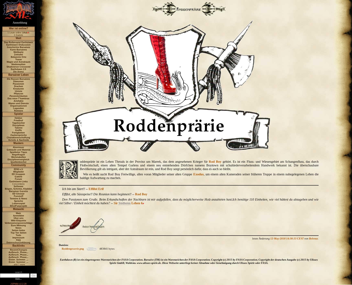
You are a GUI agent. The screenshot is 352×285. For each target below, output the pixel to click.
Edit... (18, 279)
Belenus (313, 238)
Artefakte (18, 101)
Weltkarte (18, 52)
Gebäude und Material (18, 150)
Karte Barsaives (18, 49)
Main (18, 213)
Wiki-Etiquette (18, 220)
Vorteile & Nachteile (18, 140)
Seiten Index (18, 230)
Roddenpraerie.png (73, 248)
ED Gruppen (18, 174)
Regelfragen (18, 154)
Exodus (198, 174)
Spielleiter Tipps (18, 152)
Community (18, 165)
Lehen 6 (137, 203)
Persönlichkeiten (19, 96)
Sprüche (18, 201)
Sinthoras (125, 203)
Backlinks (18, 245)
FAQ (18, 240)
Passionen (18, 84)
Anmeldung (20, 22)
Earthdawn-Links (18, 181)
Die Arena (18, 71)
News (18, 228)
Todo (18, 235)
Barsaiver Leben (18, 74)
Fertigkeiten (18, 132)
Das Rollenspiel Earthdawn (18, 42)
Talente (18, 128)
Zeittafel (18, 54)
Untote (18, 91)
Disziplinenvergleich (18, 159)
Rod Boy (215, 161)
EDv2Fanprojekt (18, 206)
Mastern (18, 143)
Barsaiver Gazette (18, 191)
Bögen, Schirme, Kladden (18, 189)
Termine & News (18, 198)
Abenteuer (18, 147)
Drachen (18, 86)
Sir (116, 203)
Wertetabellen (18, 157)
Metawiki (18, 209)
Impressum (18, 237)
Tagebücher (18, 123)
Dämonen (18, 81)
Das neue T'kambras (18, 98)
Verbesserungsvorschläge (18, 223)
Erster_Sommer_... (18, 259)
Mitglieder (18, 171)
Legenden (18, 108)
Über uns (18, 218)
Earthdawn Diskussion (18, 45)
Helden (18, 118)
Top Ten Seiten (18, 232)
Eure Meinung (18, 225)
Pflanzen (18, 93)
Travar (18, 59)
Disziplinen (18, 125)
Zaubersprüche (18, 135)
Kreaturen (18, 88)
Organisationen (18, 106)
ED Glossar (18, 193)
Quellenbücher (18, 162)
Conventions (18, 184)
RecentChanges (18, 250)
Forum (18, 179)
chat (25, 32)
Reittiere (18, 110)
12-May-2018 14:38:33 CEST (287, 238)
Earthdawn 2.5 (18, 69)
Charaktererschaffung (18, 137)
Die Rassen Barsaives (18, 79)
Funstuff (18, 196)
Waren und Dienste (18, 103)
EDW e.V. (18, 169)
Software (18, 186)
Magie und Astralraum (18, 62)
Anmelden (18, 215)
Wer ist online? (18, 28)
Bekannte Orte (18, 57)
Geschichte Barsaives (18, 47)
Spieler (18, 113)
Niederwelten (18, 64)
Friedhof (18, 120)
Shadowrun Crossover (19, 67)
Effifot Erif (96, 189)
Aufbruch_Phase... (18, 252)
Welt (18, 38)
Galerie (18, 176)
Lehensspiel (18, 203)
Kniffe (18, 130)
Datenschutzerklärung (18, 242)
